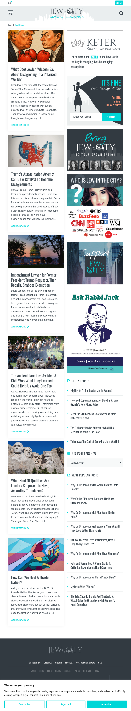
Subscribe (65, 384)
